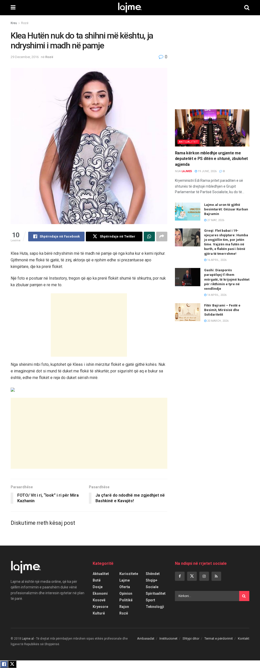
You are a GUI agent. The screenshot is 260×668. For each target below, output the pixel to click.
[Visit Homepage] (130, 8)
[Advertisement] (89, 325)
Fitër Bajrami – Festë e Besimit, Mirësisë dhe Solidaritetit (222, 309)
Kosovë (99, 600)
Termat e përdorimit (218, 638)
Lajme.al (28, 638)
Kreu (14, 23)
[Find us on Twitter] (192, 576)
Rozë (24, 23)
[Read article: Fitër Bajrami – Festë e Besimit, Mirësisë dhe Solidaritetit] (187, 312)
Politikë (126, 600)
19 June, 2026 (207, 171)
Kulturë (99, 613)
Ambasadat (145, 638)
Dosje (98, 587)
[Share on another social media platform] (161, 236)
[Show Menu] (13, 7)
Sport (150, 600)
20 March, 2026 (217, 320)
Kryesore (100, 607)
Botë (97, 580)
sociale (152, 587)
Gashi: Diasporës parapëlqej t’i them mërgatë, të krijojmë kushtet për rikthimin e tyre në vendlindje (226, 279)
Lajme (124, 580)
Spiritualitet (156, 593)
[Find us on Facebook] (180, 576)
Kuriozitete (128, 574)
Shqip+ (151, 580)
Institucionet (168, 638)
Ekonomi (100, 593)
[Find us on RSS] (216, 576)
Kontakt (243, 638)
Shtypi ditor (191, 638)
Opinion (125, 593)
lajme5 (187, 171)
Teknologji (155, 607)
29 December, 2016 (25, 57)
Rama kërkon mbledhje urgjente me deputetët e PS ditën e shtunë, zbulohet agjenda (211, 159)
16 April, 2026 (216, 260)
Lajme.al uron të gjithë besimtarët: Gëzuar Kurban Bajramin (226, 209)
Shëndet (153, 574)
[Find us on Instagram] (204, 576)
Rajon (124, 607)
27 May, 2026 (215, 220)
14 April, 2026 (216, 295)
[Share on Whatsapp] (149, 236)
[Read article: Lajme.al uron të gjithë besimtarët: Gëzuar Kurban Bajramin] (187, 212)
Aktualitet (188, 141)
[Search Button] (246, 7)
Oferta (124, 587)
